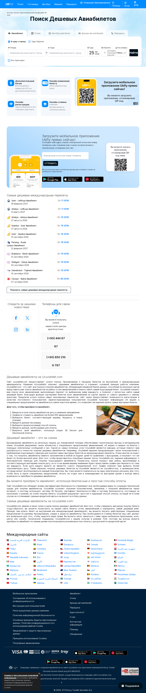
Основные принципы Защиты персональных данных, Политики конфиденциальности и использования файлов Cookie (34, 623)
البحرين (13, 544)
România (94, 574)
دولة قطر (67, 574)
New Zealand (69, 570)
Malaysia (14, 570)
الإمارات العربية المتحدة (20, 540)
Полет (20, 4)
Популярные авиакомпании (26, 643)
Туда (91, 48)
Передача (71, 4)
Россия (13, 578)
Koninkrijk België (125, 540)
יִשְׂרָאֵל (66, 557)
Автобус (46, 4)
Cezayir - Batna (24, 279)
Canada (94, 544)
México (121, 566)
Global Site (122, 583)
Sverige (67, 578)
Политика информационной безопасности (34, 615)
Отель (73, 598)
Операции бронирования (96, 2)
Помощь (116, 5)
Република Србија (126, 574)
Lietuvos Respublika (46, 566)
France (39, 553)
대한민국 (94, 561)
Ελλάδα (121, 553)
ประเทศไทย (95, 578)
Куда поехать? (77, 612)
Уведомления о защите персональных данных (32, 632)
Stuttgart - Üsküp (25, 262)
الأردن (39, 561)
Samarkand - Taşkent (27, 270)
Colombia (41, 549)
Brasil (39, 544)
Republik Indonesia (19, 557)
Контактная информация (76, 623)
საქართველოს (97, 553)
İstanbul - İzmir (24, 225)
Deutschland (96, 549)
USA (65, 583)
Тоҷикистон (123, 578)
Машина (58, 4)
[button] (136, 4)
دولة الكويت (122, 561)
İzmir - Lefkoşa (24, 200)
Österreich (41, 540)
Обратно (107, 48)
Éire (38, 557)
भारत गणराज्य (95, 557)
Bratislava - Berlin (25, 253)
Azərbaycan (96, 540)
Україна (40, 583)
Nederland (41, 570)
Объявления (76, 634)
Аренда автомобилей (80, 603)
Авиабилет (75, 593)
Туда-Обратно (37, 41)
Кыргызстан (69, 561)
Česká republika (71, 549)
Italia (12, 561)
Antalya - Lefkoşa (25, 209)
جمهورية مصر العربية (126, 549)
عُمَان (92, 570)
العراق (120, 557)
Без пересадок (18, 60)
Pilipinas (121, 570)
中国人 (13, 549)
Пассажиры (122, 48)
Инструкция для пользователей (29, 606)
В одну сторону (18, 41)
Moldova (94, 566)
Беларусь (68, 544)
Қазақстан (15, 566)
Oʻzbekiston (96, 583)
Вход (127, 5)
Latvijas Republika (72, 566)
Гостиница (33, 4)
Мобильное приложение (25, 593)
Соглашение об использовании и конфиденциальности (29, 599)
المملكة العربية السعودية (46, 578)
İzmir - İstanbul (24, 234)
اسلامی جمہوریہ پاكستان (20, 574)
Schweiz (121, 544)
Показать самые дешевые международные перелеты (38, 290)
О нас (72, 617)
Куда (52, 48)
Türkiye (13, 583)
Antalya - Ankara (25, 217)
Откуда (13, 48)
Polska (39, 574)
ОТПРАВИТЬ (50, 163)
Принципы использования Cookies (30, 638)
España (13, 553)
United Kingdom (71, 553)
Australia (67, 540)
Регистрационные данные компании (31, 610)
